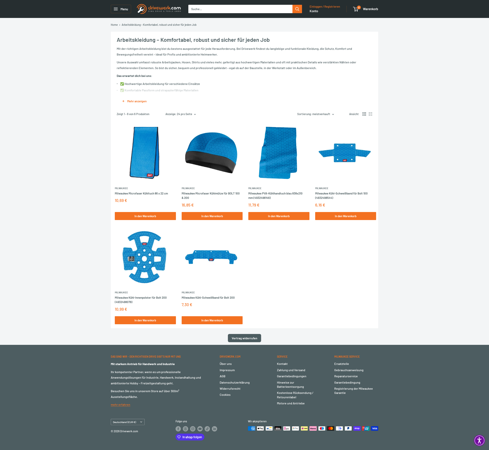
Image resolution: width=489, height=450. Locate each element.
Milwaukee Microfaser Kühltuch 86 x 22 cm (141, 193)
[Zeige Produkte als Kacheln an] (364, 114)
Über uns (226, 363)
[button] (479, 440)
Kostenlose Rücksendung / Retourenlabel (295, 395)
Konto (314, 11)
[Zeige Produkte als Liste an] (370, 114)
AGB (222, 376)
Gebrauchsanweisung (349, 370)
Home (114, 24)
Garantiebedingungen (291, 376)
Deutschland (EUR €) (124, 422)
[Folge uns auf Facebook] (178, 428)
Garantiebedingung (347, 382)
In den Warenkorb (145, 216)
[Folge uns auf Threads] (185, 428)
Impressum (227, 370)
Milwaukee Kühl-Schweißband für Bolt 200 (208, 297)
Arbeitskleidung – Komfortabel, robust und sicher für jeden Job (159, 24)
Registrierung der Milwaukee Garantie (353, 390)
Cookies (225, 394)
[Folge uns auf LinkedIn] (214, 428)
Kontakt (282, 363)
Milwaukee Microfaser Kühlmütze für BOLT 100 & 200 (211, 195)
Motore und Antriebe (291, 403)
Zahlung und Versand (291, 370)
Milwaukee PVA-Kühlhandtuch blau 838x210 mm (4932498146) (275, 195)
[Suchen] (297, 9)
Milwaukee (121, 188)
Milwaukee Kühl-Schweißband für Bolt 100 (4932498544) (341, 195)
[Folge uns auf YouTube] (200, 428)
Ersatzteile (341, 363)
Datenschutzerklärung (235, 382)
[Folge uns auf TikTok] (207, 428)
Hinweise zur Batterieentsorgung (290, 384)
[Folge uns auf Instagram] (192, 428)
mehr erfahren (120, 404)
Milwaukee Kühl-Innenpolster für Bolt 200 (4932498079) (141, 300)
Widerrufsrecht (230, 388)
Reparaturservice (346, 376)
